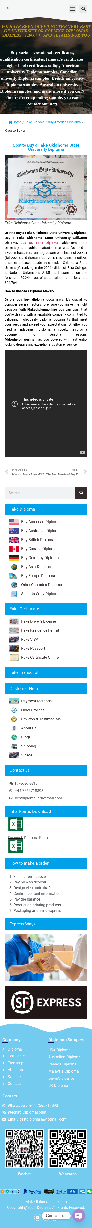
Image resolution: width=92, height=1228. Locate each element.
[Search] (81, 493)
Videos (27, 755)
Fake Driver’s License (38, 621)
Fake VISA (29, 639)
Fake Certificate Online (40, 657)
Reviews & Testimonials (41, 719)
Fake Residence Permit (40, 630)
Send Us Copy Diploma (40, 594)
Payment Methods (36, 701)
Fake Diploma (35, 122)
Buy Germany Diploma (40, 558)
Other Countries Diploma (41, 585)
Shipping (28, 746)
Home (17, 122)
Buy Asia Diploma (36, 567)
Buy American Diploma (64, 122)
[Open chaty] (78, 1215)
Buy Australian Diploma (41, 530)
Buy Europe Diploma (38, 576)
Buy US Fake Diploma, (40, 243)
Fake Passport (33, 648)
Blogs (26, 737)
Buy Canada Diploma (39, 548)
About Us (28, 728)
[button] (72, 9)
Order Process (32, 710)
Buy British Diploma (37, 539)
